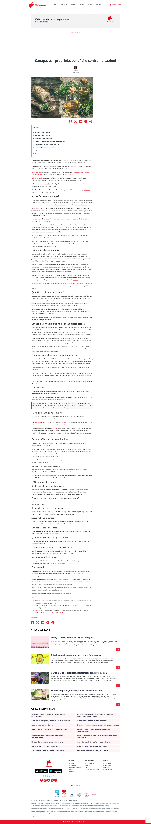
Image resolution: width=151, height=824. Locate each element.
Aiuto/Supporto (89, 763)
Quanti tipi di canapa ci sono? (44, 138)
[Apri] (106, 5)
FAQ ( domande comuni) (42, 151)
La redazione (72, 765)
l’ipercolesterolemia (81, 205)
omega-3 (86, 172)
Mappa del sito (107, 769)
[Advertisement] (75, 46)
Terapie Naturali (75, 32)
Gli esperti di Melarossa (75, 767)
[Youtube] (48, 780)
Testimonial (88, 765)
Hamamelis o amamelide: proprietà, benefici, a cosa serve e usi (98, 725)
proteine (54, 428)
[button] (70, 121)
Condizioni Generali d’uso (92, 769)
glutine (38, 422)
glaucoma (75, 280)
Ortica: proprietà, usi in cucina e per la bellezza (92, 746)
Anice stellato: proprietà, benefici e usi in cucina (47, 750)
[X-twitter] (52, 780)
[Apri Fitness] (93, 5)
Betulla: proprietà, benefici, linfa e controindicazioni (76, 690)
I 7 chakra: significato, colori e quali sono (45, 746)
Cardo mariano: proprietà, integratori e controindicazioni (79, 673)
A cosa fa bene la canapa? (43, 132)
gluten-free (47, 184)
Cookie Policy (107, 765)
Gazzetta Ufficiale (58, 605)
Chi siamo (71, 763)
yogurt (71, 174)
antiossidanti (89, 373)
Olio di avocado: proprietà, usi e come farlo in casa (76, 655)
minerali (40, 174)
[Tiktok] (55, 780)
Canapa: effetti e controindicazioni (45, 148)
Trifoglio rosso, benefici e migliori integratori (73, 637)
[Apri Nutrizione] (68, 5)
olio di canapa (36, 178)
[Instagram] (45, 780)
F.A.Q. (86, 767)
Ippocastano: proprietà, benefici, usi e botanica (93, 750)
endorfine (83, 381)
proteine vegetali (78, 172)
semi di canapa (36, 172)
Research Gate (39, 610)
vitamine (34, 174)
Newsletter (106, 767)
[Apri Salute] (84, 5)
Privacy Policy (107, 763)
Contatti (71, 769)
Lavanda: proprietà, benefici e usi (42, 725)
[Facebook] (41, 780)
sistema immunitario (60, 205)
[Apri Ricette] (76, 5)
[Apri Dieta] (57, 5)
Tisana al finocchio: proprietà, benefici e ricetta (47, 742)
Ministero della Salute (41, 601)
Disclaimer (71, 771)
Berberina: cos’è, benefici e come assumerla (92, 721)
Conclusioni (38, 154)
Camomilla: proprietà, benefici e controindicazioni (93, 742)
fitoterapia (36, 208)
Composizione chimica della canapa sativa (47, 145)
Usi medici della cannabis (42, 135)
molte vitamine (62, 433)
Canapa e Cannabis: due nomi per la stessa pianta (50, 141)
